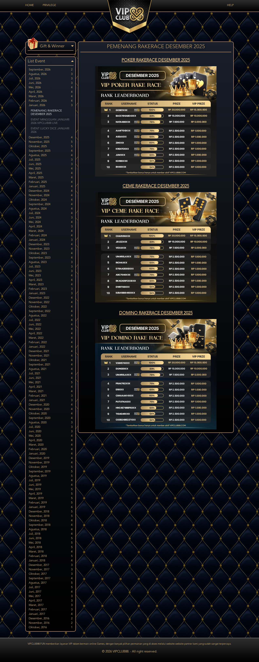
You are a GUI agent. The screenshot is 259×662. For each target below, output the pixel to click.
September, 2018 (50, 525)
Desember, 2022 (50, 297)
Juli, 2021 (50, 373)
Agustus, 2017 (50, 582)
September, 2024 (50, 204)
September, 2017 (50, 578)
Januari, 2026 (50, 105)
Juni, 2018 (50, 538)
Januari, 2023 (50, 293)
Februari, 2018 (50, 556)
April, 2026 (50, 91)
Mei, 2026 (50, 87)
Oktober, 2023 (50, 253)
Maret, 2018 (50, 551)
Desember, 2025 (50, 137)
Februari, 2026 (50, 100)
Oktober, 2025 (50, 146)
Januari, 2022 (50, 346)
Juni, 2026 (50, 83)
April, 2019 (50, 493)
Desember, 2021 (50, 351)
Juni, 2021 (50, 378)
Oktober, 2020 (50, 413)
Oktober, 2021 (50, 360)
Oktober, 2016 (50, 627)
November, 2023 (50, 248)
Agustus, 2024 (50, 208)
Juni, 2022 (50, 324)
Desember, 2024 (50, 190)
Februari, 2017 (50, 609)
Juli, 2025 (50, 159)
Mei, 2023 (50, 275)
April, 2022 (50, 333)
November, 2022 (50, 302)
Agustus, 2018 (50, 529)
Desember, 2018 (50, 511)
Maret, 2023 (50, 284)
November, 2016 (50, 623)
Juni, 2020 (50, 431)
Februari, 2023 (50, 288)
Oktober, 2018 (50, 520)
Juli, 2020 (50, 427)
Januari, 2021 (50, 400)
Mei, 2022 (50, 329)
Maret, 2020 (50, 444)
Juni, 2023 (50, 271)
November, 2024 (50, 195)
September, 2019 (50, 471)
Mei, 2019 (50, 489)
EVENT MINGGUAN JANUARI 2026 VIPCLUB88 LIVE (50, 121)
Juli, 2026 (50, 78)
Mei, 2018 (50, 542)
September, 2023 (50, 257)
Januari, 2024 (50, 239)
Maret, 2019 (50, 498)
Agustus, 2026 (50, 74)
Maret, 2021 (50, 391)
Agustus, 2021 (50, 369)
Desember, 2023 (50, 244)
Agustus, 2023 (50, 262)
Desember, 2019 (50, 458)
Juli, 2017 (50, 587)
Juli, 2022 (50, 320)
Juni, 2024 (50, 217)
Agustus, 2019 (50, 476)
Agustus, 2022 (50, 315)
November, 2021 (50, 355)
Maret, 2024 (50, 231)
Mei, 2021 (50, 382)
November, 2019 (50, 462)
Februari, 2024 (50, 235)
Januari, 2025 (50, 186)
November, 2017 (50, 569)
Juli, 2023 (50, 266)
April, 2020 (50, 440)
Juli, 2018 (50, 533)
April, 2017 (50, 600)
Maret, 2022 (50, 337)
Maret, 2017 (50, 605)
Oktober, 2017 (50, 574)
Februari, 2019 (50, 502)
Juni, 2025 (50, 164)
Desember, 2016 (50, 618)
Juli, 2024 (50, 213)
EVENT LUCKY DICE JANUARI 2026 (50, 130)
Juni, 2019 (50, 484)
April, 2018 (50, 547)
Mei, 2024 (50, 222)
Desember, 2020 (50, 404)
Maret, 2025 (50, 177)
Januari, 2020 (50, 453)
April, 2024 (50, 226)
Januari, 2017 (50, 614)
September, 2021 (50, 364)
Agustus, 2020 (50, 422)
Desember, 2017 (50, 565)
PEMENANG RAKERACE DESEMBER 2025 (46, 112)
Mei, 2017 (50, 596)
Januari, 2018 (50, 560)
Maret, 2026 (50, 96)
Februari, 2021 (50, 395)
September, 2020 (50, 418)
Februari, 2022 (50, 342)
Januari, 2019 (50, 507)
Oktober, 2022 (50, 306)
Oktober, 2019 (50, 467)
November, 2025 (50, 141)
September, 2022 (50, 311)
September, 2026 (50, 69)
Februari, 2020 (50, 449)
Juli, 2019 (50, 480)
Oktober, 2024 (50, 199)
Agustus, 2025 (50, 155)
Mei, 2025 (50, 168)
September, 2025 (50, 150)
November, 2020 (50, 409)
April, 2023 (50, 280)
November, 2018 (50, 516)
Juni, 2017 (50, 591)
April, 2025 (50, 173)
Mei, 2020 (50, 435)
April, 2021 (50, 386)
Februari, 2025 (50, 182)
